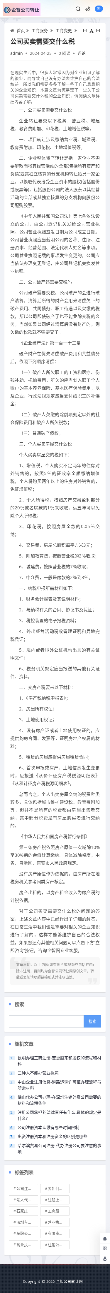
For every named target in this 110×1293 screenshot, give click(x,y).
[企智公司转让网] (21, 8)
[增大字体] (98, 31)
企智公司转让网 (69, 1281)
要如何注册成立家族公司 (59, 1188)
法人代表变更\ (27, 1199)
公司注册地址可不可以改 (27, 1188)
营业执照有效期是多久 (27, 1244)
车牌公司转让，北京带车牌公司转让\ (27, 1233)
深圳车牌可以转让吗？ (27, 1222)
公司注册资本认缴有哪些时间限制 (48, 1127)
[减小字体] (85, 31)
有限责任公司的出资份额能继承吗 (59, 1233)
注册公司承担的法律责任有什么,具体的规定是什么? (59, 1115)
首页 (21, 30)
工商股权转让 (59, 1210)
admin (16, 53)
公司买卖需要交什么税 (42, 41)
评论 (81, 53)
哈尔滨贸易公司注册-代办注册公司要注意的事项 (59, 1148)
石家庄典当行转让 (27, 1210)
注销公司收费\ (59, 1244)
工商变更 (63, 30)
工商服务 (39, 30)
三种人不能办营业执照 (38, 1073)
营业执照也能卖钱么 (59, 1222)
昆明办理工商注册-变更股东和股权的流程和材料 (59, 1061)
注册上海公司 (59, 1199)
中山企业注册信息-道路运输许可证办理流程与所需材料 (59, 1085)
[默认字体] (91, 31)
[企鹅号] (105, 1238)
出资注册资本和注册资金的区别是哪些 (52, 1136)
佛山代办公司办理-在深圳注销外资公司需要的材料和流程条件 (59, 1100)
